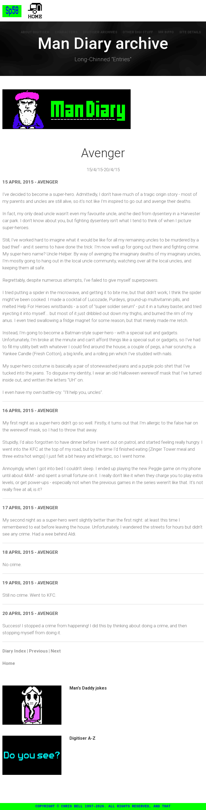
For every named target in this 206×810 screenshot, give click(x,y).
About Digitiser (35, 32)
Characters (66, 32)
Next (56, 651)
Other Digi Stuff (138, 32)
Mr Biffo (166, 32)
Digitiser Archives (100, 32)
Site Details (190, 32)
